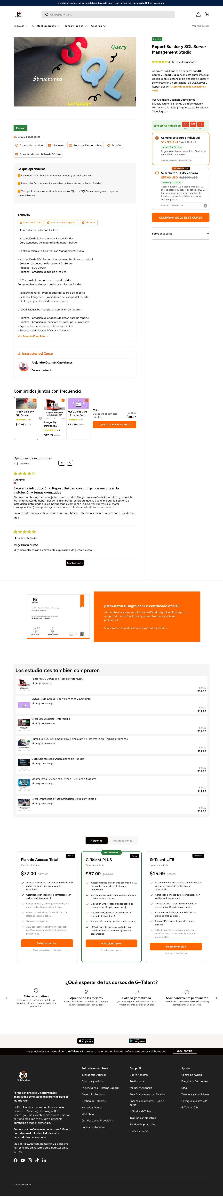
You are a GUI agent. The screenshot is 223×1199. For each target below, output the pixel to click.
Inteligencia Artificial (93, 1074)
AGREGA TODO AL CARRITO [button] (115, 424)
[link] (26, 403)
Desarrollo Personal (93, 1094)
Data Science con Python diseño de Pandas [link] (58, 758)
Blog (184, 1087)
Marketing (87, 1114)
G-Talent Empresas (44, 26)
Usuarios (96, 26)
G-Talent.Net (26, 1184)
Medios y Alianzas (141, 1087)
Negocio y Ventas (92, 1107)
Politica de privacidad (143, 1124)
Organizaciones (122, 840)
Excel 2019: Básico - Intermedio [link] (51, 718)
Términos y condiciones (195, 1094)
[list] (75, 71)
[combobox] (108, 14)
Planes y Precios (73, 26)
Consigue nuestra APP (194, 1100)
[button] (207, 14)
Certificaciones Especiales (97, 1120)
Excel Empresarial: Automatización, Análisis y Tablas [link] (64, 798)
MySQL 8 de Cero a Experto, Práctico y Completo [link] (78, 413)
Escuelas (19, 26)
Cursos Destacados (93, 1127)
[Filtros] (61, 463)
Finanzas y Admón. (93, 1081)
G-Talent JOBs (190, 1107)
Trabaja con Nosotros (143, 1117)
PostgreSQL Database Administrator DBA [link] (52, 424)
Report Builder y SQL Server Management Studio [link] (25, 413)
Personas (96, 840)
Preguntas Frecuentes (194, 1081)
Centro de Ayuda (191, 1074)
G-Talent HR (185, 1051)
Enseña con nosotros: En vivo (147, 1094)
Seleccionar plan (47, 943)
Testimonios (137, 1081)
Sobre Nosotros (139, 1074)
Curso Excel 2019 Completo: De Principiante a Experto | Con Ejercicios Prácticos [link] (80, 738)
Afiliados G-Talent (141, 1111)
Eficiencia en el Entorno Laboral (100, 1087)
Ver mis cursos (200, 26)
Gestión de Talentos (93, 1100)
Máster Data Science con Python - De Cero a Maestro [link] (64, 778)
